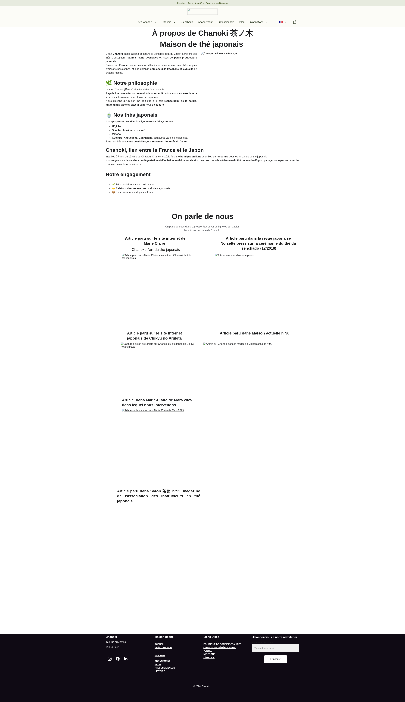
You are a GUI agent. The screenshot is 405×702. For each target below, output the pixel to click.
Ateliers (167, 22)
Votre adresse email (263, 642)
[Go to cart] (295, 22)
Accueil (159, 644)
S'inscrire (275, 659)
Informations (256, 22)
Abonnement (205, 22)
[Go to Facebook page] (118, 658)
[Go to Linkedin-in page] (126, 658)
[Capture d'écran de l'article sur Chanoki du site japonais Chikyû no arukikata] (158, 367)
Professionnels (226, 22)
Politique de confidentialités (222, 644)
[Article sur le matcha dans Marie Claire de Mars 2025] (158, 447)
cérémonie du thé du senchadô (239, 160)
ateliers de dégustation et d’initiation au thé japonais (161, 160)
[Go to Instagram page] (110, 658)
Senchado (187, 22)
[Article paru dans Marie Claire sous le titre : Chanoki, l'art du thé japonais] (158, 290)
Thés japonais (144, 22)
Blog (242, 22)
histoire (160, 671)
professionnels (165, 668)
